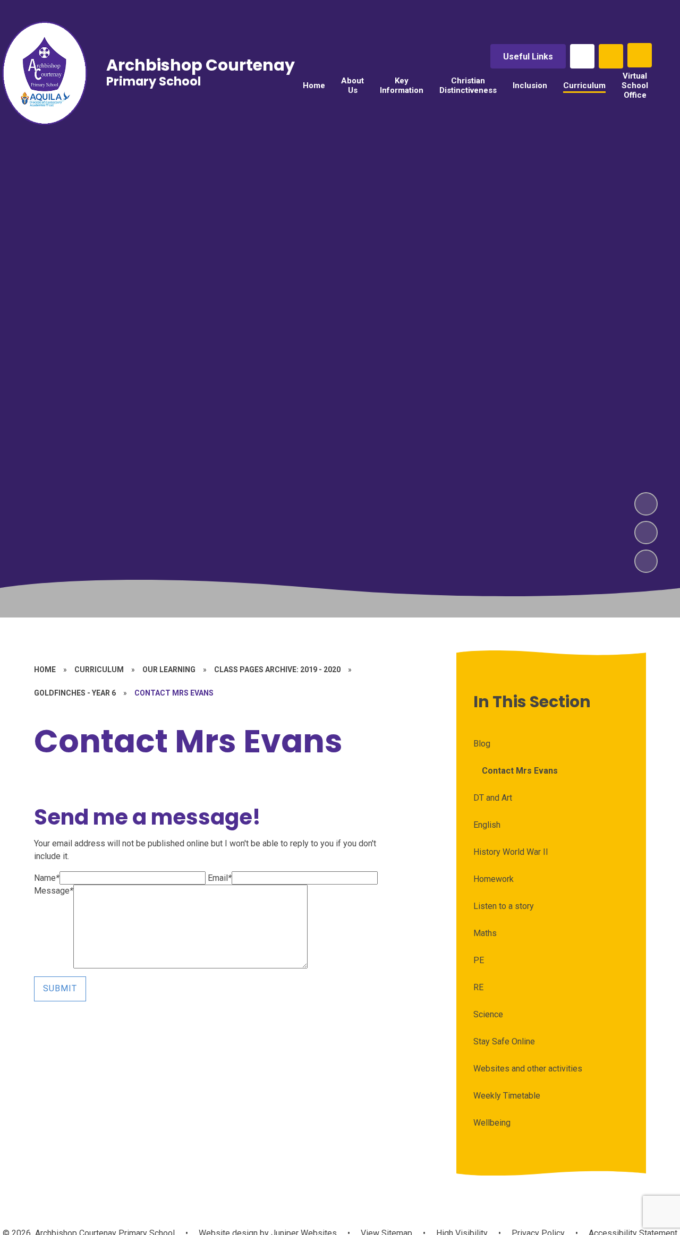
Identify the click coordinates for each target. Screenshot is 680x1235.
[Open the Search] (611, 56)
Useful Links (528, 57)
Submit (60, 988)
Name (47, 878)
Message (53, 891)
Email (220, 878)
